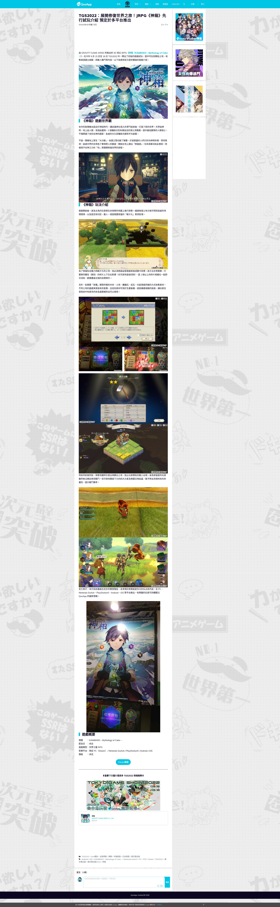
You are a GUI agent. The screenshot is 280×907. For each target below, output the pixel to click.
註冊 (192, 4)
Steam (150, 859)
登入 (203, 4)
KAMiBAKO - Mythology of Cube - (108, 859)
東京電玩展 (135, 856)
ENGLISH (175, 4)
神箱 (104, 862)
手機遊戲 (117, 856)
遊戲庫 (165, 4)
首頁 (118, 4)
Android (85, 859)
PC (140, 859)
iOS (91, 859)
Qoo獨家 (94, 856)
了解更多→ (159, 905)
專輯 (110, 856)
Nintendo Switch (130, 859)
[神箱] (123, 818)
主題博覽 (103, 856)
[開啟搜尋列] (184, 4)
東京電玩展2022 (94, 862)
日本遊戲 (125, 856)
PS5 (144, 859)
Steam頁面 (123, 762)
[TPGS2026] (127, 4)
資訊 (136, 4)
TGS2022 (85, 856)
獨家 (147, 4)
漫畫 (157, 4)
